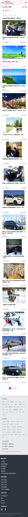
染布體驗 (9, 432)
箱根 (10, 412)
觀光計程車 (19, 432)
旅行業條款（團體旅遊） (8, 444)
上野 (23, 401)
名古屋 (7, 401)
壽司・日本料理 (10, 424)
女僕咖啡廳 (14, 426)
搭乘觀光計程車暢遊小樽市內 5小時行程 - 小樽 (13, 110)
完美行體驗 (4, 480)
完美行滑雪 (4, 482)
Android (3, 503)
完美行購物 (4, 487)
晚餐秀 (16, 434)
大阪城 (19, 401)
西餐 (20, 434)
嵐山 (12, 404)
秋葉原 (15, 404)
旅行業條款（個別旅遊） (8, 446)
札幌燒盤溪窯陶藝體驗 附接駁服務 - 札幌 (12, 159)
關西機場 (10, 407)
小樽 (16, 412)
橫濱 (24, 407)
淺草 (24, 404)
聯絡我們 (3, 471)
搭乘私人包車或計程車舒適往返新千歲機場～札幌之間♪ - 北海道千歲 (13, 232)
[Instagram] (2, 510)
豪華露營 (14, 432)
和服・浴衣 (13, 421)
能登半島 (4, 414)
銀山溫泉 (12, 401)
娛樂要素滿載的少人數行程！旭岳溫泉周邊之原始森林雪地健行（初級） (13, 329)
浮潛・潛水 (19, 429)
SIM (2, 498)
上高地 (3, 412)
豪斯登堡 (21, 409)
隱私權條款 (3, 466)
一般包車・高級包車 (6, 426)
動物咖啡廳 (19, 426)
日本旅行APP (4, 496)
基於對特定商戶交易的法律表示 (8, 473)
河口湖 (8, 404)
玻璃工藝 (9, 429)
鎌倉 (10, 409)
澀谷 (3, 409)
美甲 (3, 437)
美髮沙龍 (23, 434)
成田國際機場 (15, 409)
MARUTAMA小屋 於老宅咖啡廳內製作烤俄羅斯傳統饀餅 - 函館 (13, 281)
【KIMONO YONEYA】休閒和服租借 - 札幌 (12, 134)
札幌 (14, 407)
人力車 (22, 421)
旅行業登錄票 (5, 441)
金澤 (21, 407)
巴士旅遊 (4, 432)
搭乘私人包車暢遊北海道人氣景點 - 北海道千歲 (13, 183)
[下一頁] (18, 388)
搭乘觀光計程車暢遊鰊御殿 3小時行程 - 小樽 (13, 207)
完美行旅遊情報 (5, 489)
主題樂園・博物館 (5, 421)
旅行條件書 (5, 449)
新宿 (16, 401)
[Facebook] (5, 510)
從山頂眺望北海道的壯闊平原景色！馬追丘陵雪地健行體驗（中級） (13, 353)
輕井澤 (3, 401)
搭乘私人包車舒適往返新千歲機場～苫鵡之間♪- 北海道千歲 (13, 378)
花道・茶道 (4, 434)
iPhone (2, 500)
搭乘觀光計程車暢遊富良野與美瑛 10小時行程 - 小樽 (13, 38)
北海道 (6, 10)
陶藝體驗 (4, 429)
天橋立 (18, 407)
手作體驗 (4, 424)
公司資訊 (3, 461)
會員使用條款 (4, 464)
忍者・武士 (17, 424)
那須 (7, 412)
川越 (20, 412)
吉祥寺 (23, 412)
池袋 (6, 407)
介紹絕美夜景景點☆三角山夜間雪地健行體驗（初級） (13, 256)
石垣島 (6, 409)
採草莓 (18, 421)
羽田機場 (20, 404)
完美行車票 (4, 484)
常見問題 (3, 468)
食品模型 (14, 429)
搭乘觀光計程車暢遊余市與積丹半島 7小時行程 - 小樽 (14, 86)
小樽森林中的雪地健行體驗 (8, 304)
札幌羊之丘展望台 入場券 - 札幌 (10, 61)
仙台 (3, 407)
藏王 (13, 412)
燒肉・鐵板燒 (10, 434)
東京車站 (4, 404)
